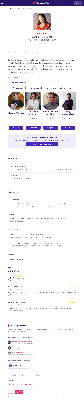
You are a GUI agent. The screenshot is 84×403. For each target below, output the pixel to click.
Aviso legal (54, 397)
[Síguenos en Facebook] (9, 384)
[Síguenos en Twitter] (13, 384)
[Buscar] (61, 3)
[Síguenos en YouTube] (25, 384)
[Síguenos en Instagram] (21, 384)
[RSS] (34, 384)
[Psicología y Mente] (41, 3)
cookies (69, 397)
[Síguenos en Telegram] (30, 384)
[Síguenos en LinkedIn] (17, 384)
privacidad (62, 397)
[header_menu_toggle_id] (2, 3)
